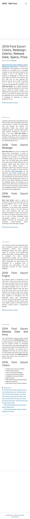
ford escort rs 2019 (20, 398)
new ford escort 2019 (21, 400)
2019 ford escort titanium (12, 394)
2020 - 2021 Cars (9, 3)
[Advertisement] (15, 23)
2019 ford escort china (10, 390)
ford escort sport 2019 (8, 400)
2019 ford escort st (11, 392)
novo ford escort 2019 (8, 403)
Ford (9, 387)
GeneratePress (15, 516)
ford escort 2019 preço (16, 396)
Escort (6, 387)
